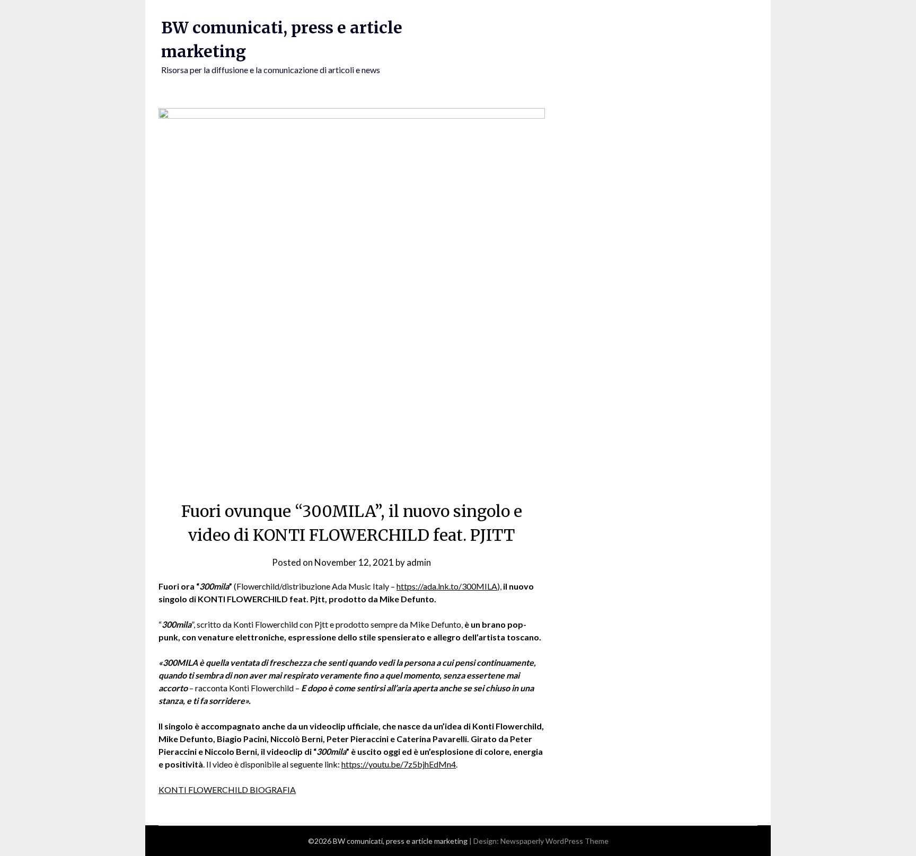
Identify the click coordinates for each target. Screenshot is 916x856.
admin (419, 562)
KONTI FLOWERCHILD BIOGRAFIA (227, 789)
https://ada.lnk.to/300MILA (447, 586)
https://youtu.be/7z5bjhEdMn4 (398, 764)
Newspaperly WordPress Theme (554, 840)
